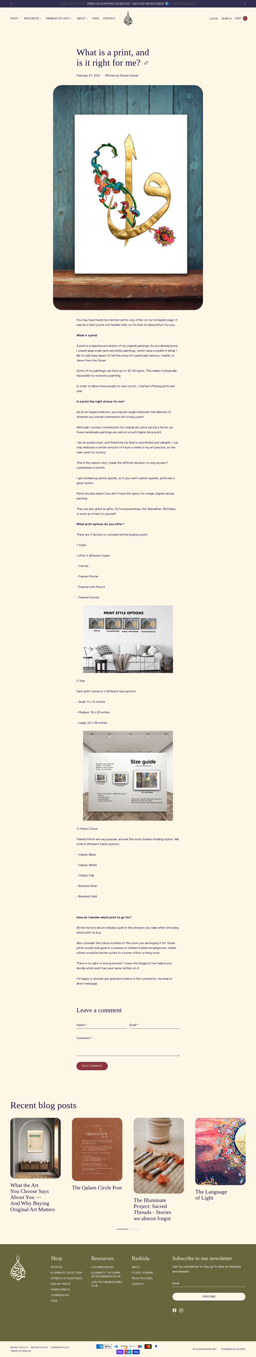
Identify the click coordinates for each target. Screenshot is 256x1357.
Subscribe (209, 1296)
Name (81, 1025)
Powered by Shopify (233, 1349)
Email (133, 1025)
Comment (84, 1038)
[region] (128, 3)
